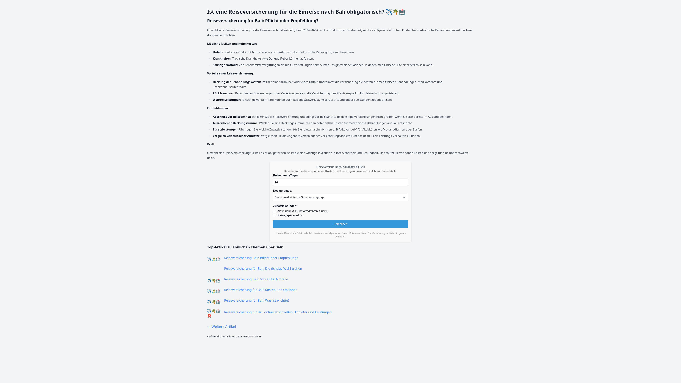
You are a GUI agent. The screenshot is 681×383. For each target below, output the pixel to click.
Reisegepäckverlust (290, 215)
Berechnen (340, 224)
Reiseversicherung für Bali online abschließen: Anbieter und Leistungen (278, 312)
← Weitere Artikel (221, 326)
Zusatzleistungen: (285, 205)
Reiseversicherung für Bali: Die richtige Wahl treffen (263, 268)
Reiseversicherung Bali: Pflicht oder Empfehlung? (261, 258)
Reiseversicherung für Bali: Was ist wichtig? (256, 300)
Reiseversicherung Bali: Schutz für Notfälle (256, 279)
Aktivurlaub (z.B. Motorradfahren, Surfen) (302, 211)
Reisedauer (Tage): (285, 175)
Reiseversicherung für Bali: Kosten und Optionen (260, 290)
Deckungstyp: (282, 190)
